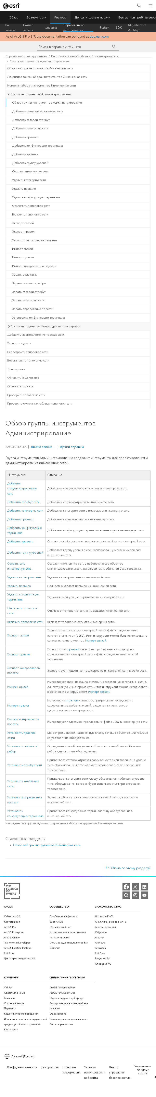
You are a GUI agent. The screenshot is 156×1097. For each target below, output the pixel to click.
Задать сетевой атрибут (29, 292)
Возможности (36, 17)
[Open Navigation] (150, 5)
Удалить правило (24, 188)
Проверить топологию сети (26, 395)
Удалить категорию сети (29, 180)
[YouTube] (144, 895)
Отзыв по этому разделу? (131, 868)
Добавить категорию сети (30, 128)
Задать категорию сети (28, 300)
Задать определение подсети (32, 309)
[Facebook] (126, 886)
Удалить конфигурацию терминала (36, 197)
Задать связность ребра (29, 283)
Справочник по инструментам (73, 28)
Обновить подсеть (20, 386)
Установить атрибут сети (24, 765)
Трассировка (16, 369)
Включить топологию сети (30, 214)
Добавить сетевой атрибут (31, 120)
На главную (10, 28)
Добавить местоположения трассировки (35, 334)
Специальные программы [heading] (67, 977)
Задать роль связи (25, 274)
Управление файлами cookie (142, 1070)
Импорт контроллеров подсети (34, 266)
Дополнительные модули (92, 17)
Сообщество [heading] (59, 906)
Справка (51, 27)
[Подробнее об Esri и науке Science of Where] (12, 892)
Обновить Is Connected (23, 378)
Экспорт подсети (19, 343)
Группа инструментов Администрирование (39, 61)
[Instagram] (135, 895)
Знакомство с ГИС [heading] (108, 906)
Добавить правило (25, 137)
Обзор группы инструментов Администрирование (47, 102)
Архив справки (71, 447)
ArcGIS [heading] (8, 906)
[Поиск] (139, 5)
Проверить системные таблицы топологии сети (40, 403)
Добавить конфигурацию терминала (37, 145)
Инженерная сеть (106, 56)
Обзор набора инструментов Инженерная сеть (40, 68)
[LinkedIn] (144, 886)
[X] (135, 886)
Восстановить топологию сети (28, 360)
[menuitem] (27, 916)
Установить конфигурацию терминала (38, 317)
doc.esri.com (99, 36)
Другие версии (41, 447)
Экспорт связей (23, 223)
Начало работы (28, 28)
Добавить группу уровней (30, 163)
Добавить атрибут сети (23, 502)
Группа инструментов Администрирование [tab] (40, 94)
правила (73, 649)
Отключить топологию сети (31, 206)
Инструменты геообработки (70, 56)
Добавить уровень (25, 154)
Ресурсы (60, 17)
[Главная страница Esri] (11, 6)
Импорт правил (23, 257)
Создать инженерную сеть (30, 171)
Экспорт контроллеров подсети (34, 240)
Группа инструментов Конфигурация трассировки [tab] (45, 326)
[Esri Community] (126, 895)
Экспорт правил (23, 231)
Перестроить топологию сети (27, 352)
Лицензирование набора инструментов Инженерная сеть (47, 77)
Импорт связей (22, 249)
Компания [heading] (11, 977)
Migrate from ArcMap (137, 28)
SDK (119, 27)
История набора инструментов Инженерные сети (41, 85)
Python (104, 27)
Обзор (13, 17)
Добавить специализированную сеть (37, 111)
